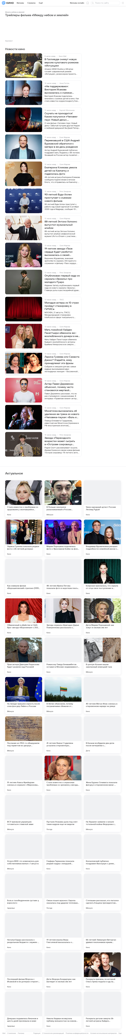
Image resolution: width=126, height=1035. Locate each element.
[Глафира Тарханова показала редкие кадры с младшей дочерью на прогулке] (63, 852)
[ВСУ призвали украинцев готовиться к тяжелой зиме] (23, 813)
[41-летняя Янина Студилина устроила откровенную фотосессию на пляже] (63, 734)
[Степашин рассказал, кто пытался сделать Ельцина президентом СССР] (102, 892)
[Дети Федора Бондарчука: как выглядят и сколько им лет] (63, 970)
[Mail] (3, 3)
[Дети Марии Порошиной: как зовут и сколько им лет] (102, 616)
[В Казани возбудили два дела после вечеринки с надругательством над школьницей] (102, 734)
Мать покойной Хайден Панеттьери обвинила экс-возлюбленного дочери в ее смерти (61, 333)
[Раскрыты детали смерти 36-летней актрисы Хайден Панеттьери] (102, 1010)
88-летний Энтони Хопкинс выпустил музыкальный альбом (61, 224)
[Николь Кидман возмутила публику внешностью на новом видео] (63, 1010)
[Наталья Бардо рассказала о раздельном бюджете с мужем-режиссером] (23, 931)
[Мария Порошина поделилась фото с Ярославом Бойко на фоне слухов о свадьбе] (63, 538)
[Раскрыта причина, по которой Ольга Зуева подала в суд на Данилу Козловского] (102, 970)
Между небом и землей (14, 12)
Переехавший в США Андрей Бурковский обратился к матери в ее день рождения (62, 143)
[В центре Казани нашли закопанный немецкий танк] (102, 656)
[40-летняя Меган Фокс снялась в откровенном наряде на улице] (102, 695)
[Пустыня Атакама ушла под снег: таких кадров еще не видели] (63, 813)
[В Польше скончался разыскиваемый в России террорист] (63, 498)
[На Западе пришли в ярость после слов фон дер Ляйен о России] (23, 695)
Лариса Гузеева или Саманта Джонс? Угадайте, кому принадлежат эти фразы (62, 360)
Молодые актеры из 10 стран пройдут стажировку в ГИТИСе (62, 306)
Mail (3, 1033)
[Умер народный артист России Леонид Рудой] (102, 498)
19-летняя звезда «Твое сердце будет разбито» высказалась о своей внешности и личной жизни (61, 252)
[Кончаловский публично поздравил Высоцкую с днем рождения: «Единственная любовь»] (102, 852)
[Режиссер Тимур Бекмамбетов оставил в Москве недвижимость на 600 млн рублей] (63, 656)
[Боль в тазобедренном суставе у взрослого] (23, 892)
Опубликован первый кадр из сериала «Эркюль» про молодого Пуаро (62, 278)
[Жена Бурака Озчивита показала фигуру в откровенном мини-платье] (102, 774)
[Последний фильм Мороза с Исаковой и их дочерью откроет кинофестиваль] (23, 970)
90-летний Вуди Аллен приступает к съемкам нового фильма (58, 197)
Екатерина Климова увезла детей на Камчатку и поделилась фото (61, 170)
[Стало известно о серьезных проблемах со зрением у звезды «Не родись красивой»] (63, 774)
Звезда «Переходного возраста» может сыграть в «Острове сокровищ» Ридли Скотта (60, 441)
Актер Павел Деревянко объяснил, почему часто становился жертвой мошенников (59, 387)
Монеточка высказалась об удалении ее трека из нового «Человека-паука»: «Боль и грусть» (62, 414)
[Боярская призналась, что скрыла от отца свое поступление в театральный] (102, 577)
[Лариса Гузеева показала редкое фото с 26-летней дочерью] (23, 538)
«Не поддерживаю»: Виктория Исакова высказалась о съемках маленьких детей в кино (59, 89)
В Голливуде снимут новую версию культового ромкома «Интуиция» (62, 62)
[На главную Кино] (9, 3)
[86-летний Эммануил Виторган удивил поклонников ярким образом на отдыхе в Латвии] (102, 931)
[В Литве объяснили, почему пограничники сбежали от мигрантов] (63, 695)
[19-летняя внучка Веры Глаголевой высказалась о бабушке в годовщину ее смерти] (63, 931)
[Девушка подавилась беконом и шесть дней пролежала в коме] (23, 1010)
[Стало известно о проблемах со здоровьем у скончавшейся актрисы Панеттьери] (23, 498)
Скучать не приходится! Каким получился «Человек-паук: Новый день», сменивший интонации (61, 116)
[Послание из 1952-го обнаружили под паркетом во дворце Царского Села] (23, 734)
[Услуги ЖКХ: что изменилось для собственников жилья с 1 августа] (23, 852)
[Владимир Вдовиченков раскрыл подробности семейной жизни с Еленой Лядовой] (102, 538)
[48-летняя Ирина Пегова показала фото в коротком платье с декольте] (63, 577)
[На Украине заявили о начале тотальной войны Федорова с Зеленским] (102, 813)
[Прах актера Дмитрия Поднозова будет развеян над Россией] (23, 656)
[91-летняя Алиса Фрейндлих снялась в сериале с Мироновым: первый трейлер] (23, 774)
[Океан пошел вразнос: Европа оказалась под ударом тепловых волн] (63, 892)
